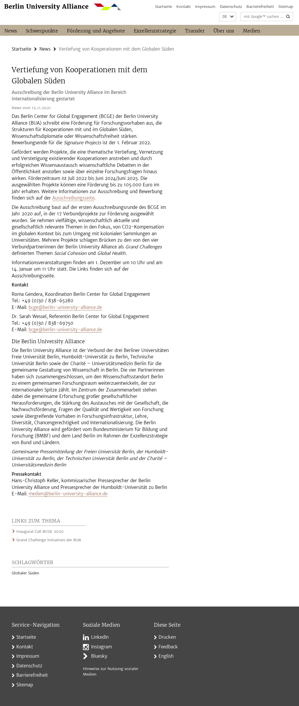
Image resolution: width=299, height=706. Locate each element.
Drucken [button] (167, 637)
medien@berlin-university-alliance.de (68, 494)
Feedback (168, 647)
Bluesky (99, 656)
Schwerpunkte (42, 31)
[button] (227, 17)
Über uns (223, 31)
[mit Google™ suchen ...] (288, 16)
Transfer (195, 31)
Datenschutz (231, 6)
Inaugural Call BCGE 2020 (40, 531)
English (166, 656)
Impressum (205, 6)
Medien (251, 31)
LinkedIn (100, 637)
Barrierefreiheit (260, 6)
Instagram (101, 647)
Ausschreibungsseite (73, 198)
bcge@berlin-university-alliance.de (65, 307)
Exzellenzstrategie (155, 31)
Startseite (163, 6)
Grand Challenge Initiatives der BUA (48, 539)
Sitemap (285, 6)
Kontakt (183, 6)
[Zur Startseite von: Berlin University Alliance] (62, 7)
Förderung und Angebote (96, 31)
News (10, 31)
